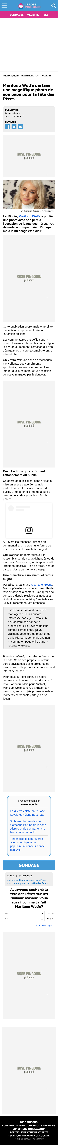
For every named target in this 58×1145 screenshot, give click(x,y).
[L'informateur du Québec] (29, 5)
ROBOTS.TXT (38, 1139)
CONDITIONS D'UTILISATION (29, 1129)
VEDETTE (33, 14)
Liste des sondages (42, 925)
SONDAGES (17, 14)
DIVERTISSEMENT (30, 76)
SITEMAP (28, 1139)
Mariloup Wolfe (29, 216)
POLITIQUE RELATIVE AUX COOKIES (29, 1135)
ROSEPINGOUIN (11, 76)
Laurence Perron (12, 113)
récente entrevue (41, 584)
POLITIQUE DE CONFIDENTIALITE (29, 1132)
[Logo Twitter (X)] (14, 126)
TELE (45, 14)
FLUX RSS (18, 1139)
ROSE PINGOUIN (29, 1122)
